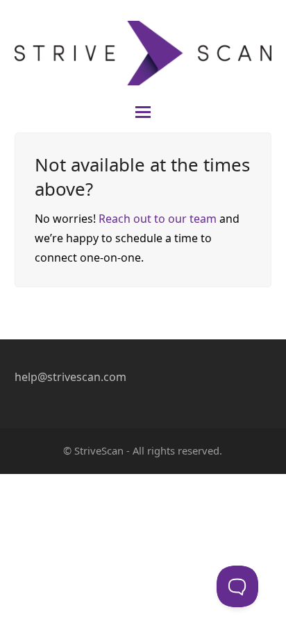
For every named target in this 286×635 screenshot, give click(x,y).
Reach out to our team (158, 218)
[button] (143, 112)
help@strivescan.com (70, 376)
